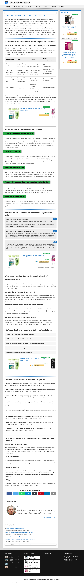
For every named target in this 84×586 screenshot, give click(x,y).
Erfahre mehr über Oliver (49, 517)
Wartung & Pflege (26, 6)
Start (11, 12)
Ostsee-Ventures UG (13, 583)
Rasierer (51, 579)
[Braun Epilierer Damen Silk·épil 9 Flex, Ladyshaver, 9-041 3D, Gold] (69, 24)
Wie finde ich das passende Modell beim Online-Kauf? (19, 352)
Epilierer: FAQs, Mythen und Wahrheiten (14, 560)
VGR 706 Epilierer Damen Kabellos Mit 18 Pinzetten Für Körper (34, 567)
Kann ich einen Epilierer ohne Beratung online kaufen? (19, 348)
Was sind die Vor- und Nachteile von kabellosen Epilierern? (19, 532)
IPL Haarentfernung (40, 579)
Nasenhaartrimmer (56, 579)
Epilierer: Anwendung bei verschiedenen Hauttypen (13, 566)
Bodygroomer (46, 579)
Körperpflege (26, 579)
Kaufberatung (15, 6)
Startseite (7, 6)
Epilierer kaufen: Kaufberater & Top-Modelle (14, 556)
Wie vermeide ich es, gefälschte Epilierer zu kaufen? (19, 339)
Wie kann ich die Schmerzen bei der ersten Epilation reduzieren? (20, 539)
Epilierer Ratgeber (20, 2)
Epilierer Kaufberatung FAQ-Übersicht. (25, 544)
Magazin (54, 6)
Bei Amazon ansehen (44, 115)
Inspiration (37, 6)
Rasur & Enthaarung (32, 579)
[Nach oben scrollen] (82, 584)
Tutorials (45, 6)
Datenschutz (73, 583)
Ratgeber (61, 6)
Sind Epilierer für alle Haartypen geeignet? (15, 528)
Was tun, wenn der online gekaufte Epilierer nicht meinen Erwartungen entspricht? (25, 343)
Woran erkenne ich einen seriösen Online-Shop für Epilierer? (20, 334)
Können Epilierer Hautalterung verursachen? (16, 536)
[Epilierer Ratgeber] (5, 4)
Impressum (78, 583)
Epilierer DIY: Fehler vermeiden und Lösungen (14, 563)
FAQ (19, 12)
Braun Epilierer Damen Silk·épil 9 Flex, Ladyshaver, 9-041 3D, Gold (69, 27)
